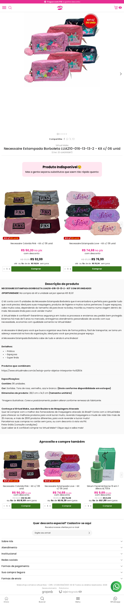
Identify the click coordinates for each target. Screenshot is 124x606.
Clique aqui (63, 427)
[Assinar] (89, 533)
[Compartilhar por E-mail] (73, 139)
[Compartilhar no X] (70, 139)
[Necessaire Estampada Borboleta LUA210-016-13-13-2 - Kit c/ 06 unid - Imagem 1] (62, 50)
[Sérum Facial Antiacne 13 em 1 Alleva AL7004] (102, 477)
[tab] (58, 134)
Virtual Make (62, 145)
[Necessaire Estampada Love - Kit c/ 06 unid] (92, 227)
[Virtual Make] (60, 7)
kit (5, 301)
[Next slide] (121, 74)
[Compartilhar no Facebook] (64, 139)
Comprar (36, 268)
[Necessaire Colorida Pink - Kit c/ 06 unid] (31, 227)
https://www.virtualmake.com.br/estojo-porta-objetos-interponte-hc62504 (42, 370)
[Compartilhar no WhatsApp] (67, 139)
